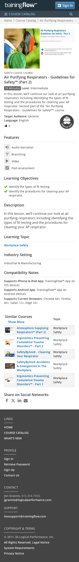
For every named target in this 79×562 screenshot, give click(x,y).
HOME (8, 427)
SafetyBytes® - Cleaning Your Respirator (33, 354)
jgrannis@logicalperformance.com (27, 500)
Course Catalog (26, 20)
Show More (16, 322)
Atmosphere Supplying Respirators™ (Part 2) (32, 330)
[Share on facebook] (7, 400)
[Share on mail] (25, 400)
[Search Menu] (71, 14)
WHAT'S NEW (13, 438)
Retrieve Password (17, 464)
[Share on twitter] (13, 400)
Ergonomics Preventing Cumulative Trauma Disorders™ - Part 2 (33, 342)
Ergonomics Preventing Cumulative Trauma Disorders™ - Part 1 (33, 380)
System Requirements (19, 548)
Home (8, 20)
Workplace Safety (16, 245)
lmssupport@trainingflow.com (25, 516)
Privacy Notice (14, 553)
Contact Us (11, 475)
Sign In (67, 5)
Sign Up (9, 470)
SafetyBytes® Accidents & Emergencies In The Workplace (33, 366)
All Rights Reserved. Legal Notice (26, 542)
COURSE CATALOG (21, 14)
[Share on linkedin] (19, 400)
